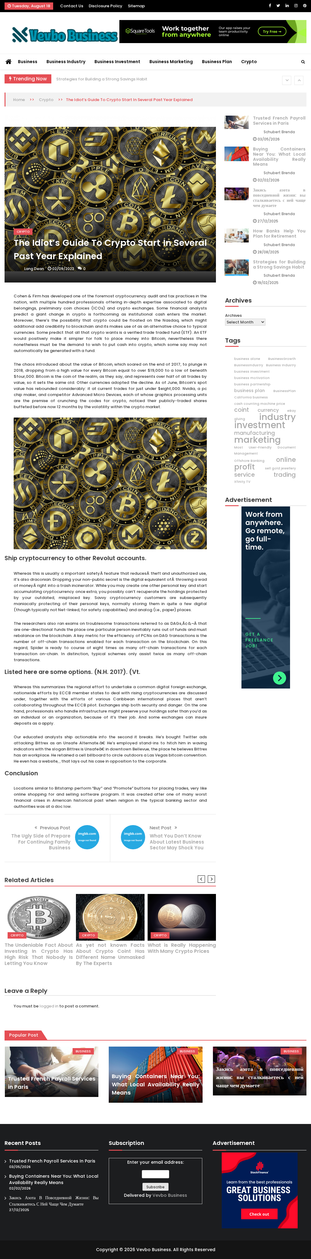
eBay (291, 410)
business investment (252, 371)
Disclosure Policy (105, 6)
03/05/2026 (269, 139)
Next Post (161, 827)
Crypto (249, 62)
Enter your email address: (155, 1178)
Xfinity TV (242, 481)
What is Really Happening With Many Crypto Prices (182, 948)
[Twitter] (278, 5)
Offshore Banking (249, 461)
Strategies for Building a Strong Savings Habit (101, 79)
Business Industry (65, 62)
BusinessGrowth (282, 359)
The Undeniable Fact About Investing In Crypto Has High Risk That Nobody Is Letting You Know (39, 954)
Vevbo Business (169, 1195)
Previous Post (55, 827)
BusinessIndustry (248, 365)
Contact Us (71, 6)
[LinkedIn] (287, 5)
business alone (247, 359)
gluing (239, 419)
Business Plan (217, 62)
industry (277, 417)
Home (19, 100)
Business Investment (117, 62)
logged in (48, 1006)
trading (285, 475)
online (286, 460)
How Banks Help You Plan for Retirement (279, 233)
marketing (257, 440)
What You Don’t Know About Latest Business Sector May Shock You (177, 842)
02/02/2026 (268, 180)
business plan (249, 391)
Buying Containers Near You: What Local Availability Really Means (279, 156)
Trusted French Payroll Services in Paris (279, 120)
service (244, 475)
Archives (233, 315)
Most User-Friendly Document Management (265, 450)
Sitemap (136, 6)
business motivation (252, 378)
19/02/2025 (268, 282)
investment (259, 425)
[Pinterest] (304, 5)
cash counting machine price (259, 403)
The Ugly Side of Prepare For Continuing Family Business (40, 842)
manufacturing (254, 433)
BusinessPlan (284, 391)
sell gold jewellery (280, 468)
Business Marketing (171, 62)
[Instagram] (296, 5)
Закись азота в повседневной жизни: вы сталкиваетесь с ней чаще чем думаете (279, 197)
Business (27, 62)
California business (251, 397)
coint (241, 410)
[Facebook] (270, 5)
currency (268, 410)
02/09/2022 (63, 268)
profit (244, 467)
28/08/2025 (268, 252)
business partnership (252, 384)
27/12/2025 (268, 221)
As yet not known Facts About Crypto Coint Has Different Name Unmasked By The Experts (110, 954)
